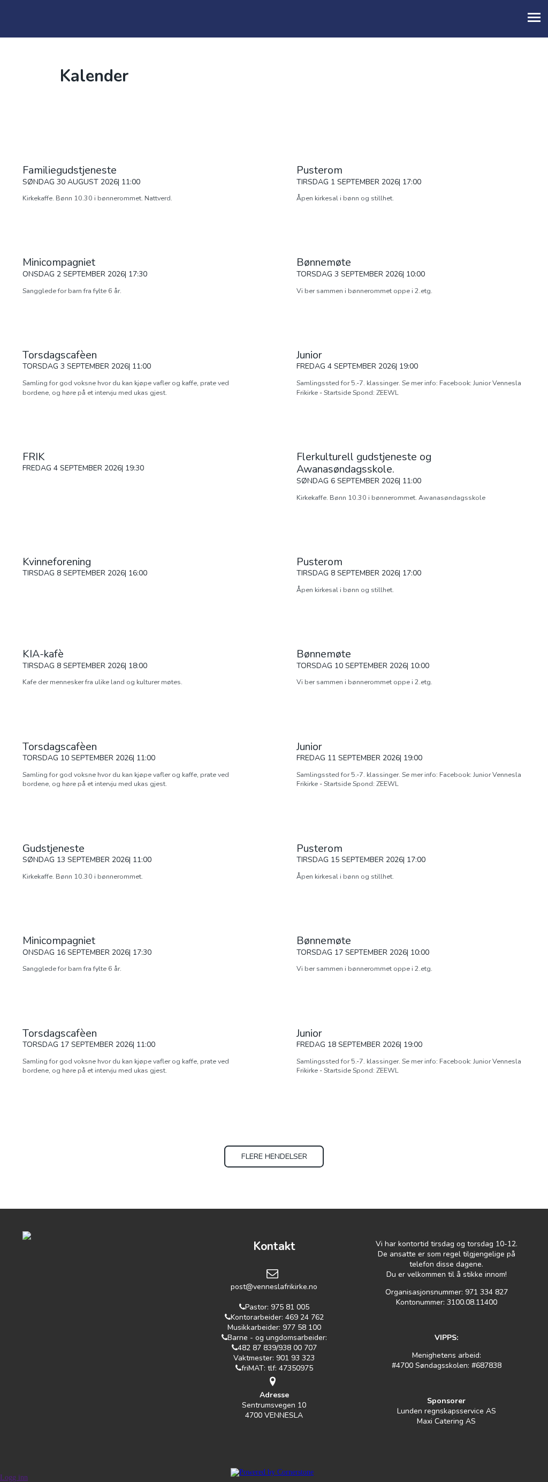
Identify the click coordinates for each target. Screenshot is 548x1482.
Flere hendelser (274, 1156)
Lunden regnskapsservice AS (446, 1411)
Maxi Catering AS (446, 1421)
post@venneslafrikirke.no (274, 1287)
